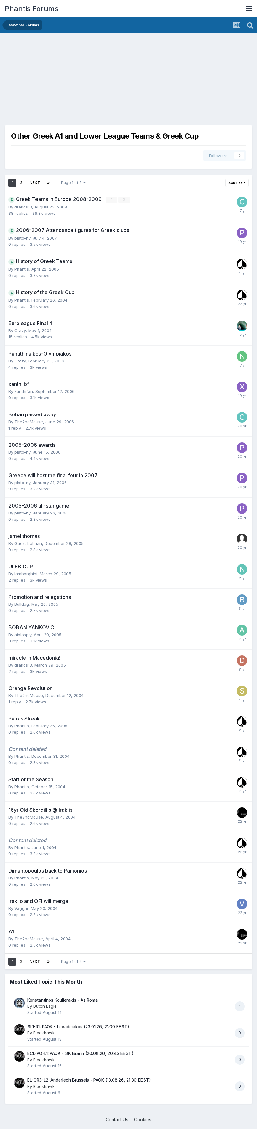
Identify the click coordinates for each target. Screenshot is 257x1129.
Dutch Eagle (45, 1006)
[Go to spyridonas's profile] (242, 691)
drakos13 (23, 206)
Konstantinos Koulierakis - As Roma (62, 1000)
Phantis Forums (31, 8)
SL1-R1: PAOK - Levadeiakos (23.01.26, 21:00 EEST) (78, 1026)
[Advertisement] (78, 81)
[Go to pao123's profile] (242, 326)
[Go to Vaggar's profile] (242, 904)
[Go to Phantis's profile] (242, 264)
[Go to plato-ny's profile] (242, 233)
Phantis (21, 269)
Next (34, 182)
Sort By (236, 183)
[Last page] (48, 183)
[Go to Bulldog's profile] (242, 599)
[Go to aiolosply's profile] (242, 630)
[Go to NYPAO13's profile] (242, 356)
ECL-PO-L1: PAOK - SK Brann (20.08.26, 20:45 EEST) (80, 1053)
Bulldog (21, 604)
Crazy (20, 330)
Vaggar (21, 908)
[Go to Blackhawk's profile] (19, 1029)
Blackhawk (44, 1032)
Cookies (142, 1119)
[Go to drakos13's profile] (242, 660)
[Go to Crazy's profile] (242, 202)
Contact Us (117, 1119)
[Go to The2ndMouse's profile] (242, 812)
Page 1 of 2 (72, 182)
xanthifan (23, 391)
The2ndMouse (28, 421)
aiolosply (22, 634)
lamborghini (25, 573)
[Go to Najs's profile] (242, 569)
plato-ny (22, 237)
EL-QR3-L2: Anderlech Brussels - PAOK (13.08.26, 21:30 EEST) (89, 1080)
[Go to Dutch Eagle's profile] (19, 1003)
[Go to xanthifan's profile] (242, 387)
